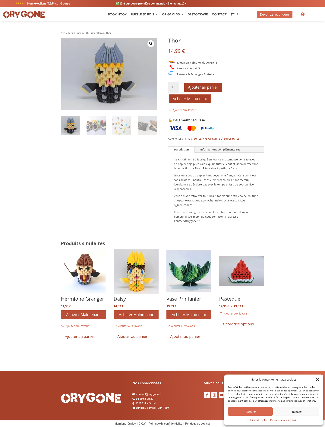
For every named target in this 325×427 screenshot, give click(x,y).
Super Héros (97, 33)
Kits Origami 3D (79, 33)
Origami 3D (171, 14)
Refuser (297, 411)
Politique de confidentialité (284, 420)
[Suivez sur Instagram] (214, 395)
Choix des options (238, 324)
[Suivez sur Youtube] (222, 395)
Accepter (250, 411)
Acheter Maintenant (190, 98)
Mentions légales (125, 423)
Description (181, 149)
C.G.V (142, 423)
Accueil (65, 33)
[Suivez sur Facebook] (207, 395)
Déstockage (198, 14)
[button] (317, 379)
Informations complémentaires (220, 149)
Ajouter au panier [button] (80, 336)
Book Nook (117, 14)
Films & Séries (192, 138)
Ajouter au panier (203, 87)
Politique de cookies (258, 420)
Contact (219, 14)
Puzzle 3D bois (142, 14)
